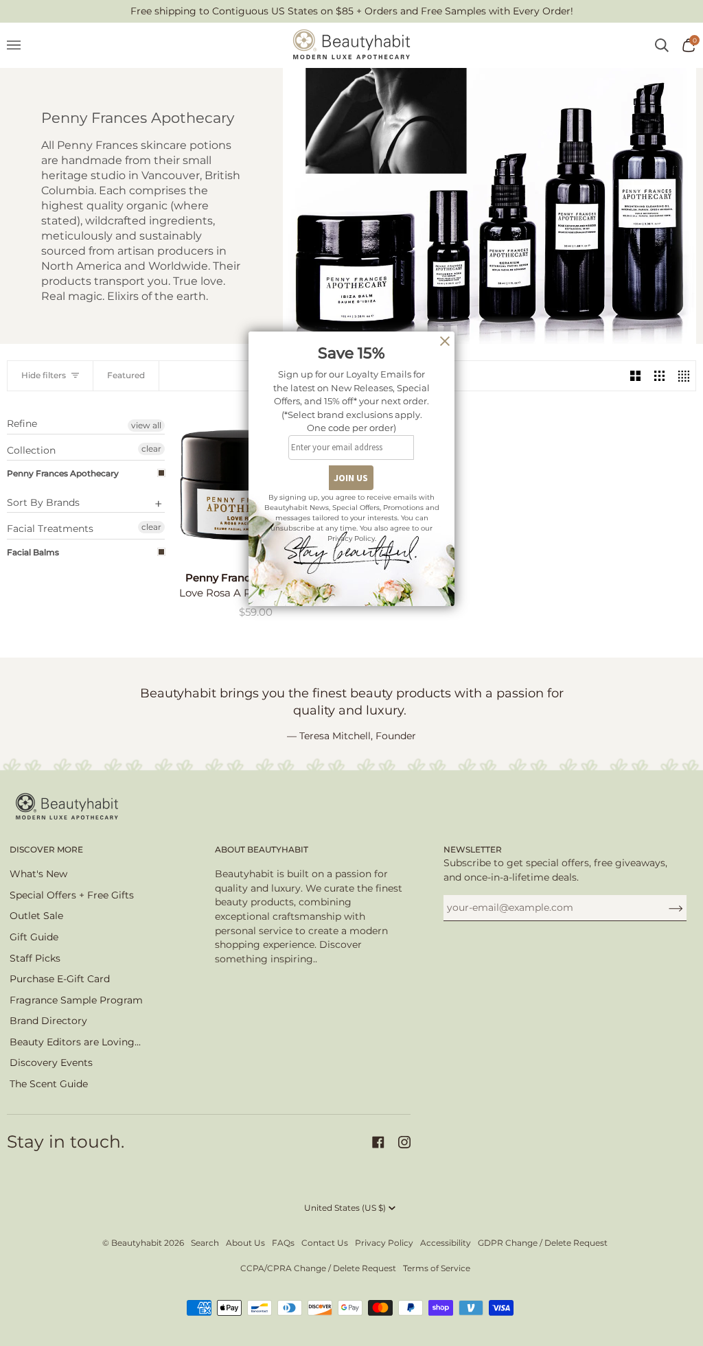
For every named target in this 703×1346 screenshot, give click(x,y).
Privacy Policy (384, 1243)
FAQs (283, 1243)
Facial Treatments (50, 528)
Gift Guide (34, 936)
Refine (22, 424)
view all (146, 425)
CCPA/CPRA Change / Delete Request (318, 1268)
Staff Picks (35, 958)
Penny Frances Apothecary (63, 473)
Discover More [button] (46, 849)
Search (205, 1243)
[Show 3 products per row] (659, 376)
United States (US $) (345, 1208)
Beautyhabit (136, 1243)
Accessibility (445, 1243)
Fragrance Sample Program (76, 1000)
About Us (245, 1243)
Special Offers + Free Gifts (72, 895)
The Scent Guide (49, 1083)
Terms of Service (436, 1268)
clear (151, 448)
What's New (38, 873)
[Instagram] (404, 1142)
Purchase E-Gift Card (60, 978)
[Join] (665, 907)
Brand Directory (48, 1020)
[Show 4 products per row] (683, 376)
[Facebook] (378, 1142)
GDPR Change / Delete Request (543, 1243)
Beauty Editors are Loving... (75, 1041)
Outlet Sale (36, 915)
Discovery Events (51, 1062)
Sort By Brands (43, 502)
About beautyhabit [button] (261, 849)
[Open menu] (20, 45)
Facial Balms (33, 552)
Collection (31, 450)
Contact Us (324, 1243)
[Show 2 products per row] (635, 376)
